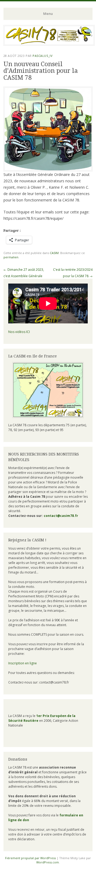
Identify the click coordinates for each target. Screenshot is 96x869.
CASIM (54, 253)
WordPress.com (47, 862)
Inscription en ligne (22, 663)
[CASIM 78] (49, 44)
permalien (10, 257)
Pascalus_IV (43, 56)
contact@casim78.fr (61, 515)
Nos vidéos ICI (19, 332)
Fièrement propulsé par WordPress (30, 858)
